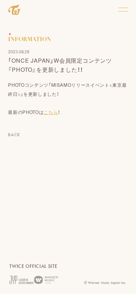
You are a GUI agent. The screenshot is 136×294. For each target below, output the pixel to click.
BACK (14, 134)
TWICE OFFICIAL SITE (33, 266)
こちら (51, 112)
